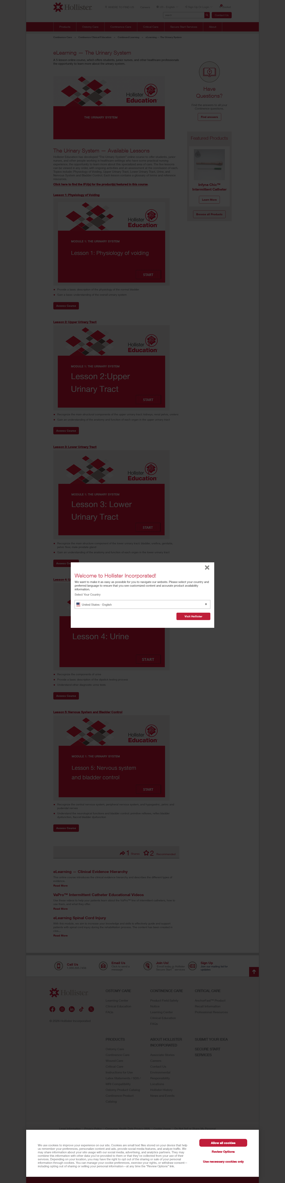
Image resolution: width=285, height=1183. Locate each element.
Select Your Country (88, 594)
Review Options (223, 1151)
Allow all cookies (223, 1143)
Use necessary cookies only (223, 1161)
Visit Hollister (193, 616)
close (207, 567)
